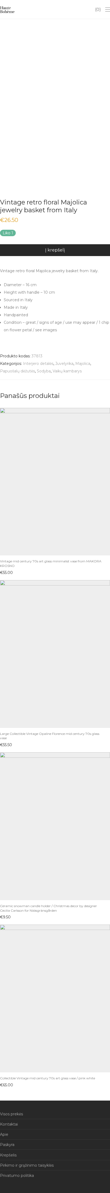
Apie (4, 1134)
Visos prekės (11, 1114)
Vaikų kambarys (67, 371)
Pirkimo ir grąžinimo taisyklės (27, 1165)
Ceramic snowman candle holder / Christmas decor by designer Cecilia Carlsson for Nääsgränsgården (48, 908)
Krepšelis (8, 1155)
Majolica (82, 363)
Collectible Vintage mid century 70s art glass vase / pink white (47, 1078)
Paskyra (7, 1144)
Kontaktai (9, 1124)
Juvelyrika (64, 363)
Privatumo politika (17, 1175)
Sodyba (44, 371)
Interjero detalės (38, 363)
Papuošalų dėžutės (17, 371)
